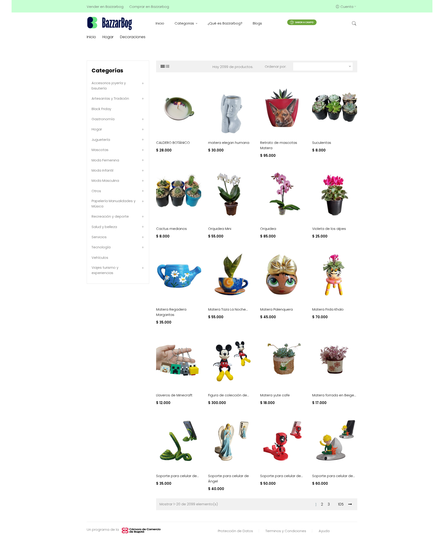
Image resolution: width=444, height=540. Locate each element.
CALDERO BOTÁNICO (173, 142)
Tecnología (101, 247)
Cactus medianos (171, 228)
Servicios (99, 237)
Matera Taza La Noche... (228, 309)
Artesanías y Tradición (110, 98)
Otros (96, 190)
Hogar (97, 129)
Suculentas (321, 142)
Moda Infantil (102, 170)
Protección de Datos (235, 530)
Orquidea (268, 228)
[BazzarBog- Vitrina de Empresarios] (110, 23)
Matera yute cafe (275, 395)
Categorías (107, 70)
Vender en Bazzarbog (105, 6)
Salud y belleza (104, 226)
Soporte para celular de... (177, 475)
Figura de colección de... (228, 395)
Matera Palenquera (276, 309)
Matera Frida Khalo (328, 309)
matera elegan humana (228, 142)
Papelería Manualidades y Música (114, 203)
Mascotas (100, 149)
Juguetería (101, 139)
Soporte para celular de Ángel (228, 478)
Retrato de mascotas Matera (278, 145)
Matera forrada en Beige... (334, 395)
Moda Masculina (105, 180)
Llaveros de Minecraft (174, 395)
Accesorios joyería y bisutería (109, 85)
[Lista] (167, 66)
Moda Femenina (105, 160)
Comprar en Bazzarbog (149, 6)
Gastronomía (103, 119)
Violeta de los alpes (329, 228)
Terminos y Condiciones (285, 530)
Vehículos (100, 257)
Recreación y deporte (110, 216)
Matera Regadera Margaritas (171, 312)
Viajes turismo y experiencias (105, 270)
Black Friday (101, 108)
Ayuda (324, 530)
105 (341, 504)
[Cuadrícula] (162, 66)
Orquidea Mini (219, 228)
